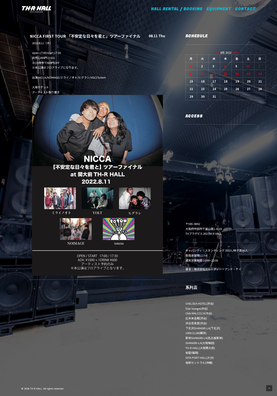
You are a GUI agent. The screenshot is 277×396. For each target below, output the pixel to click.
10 (214, 74)
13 (248, 74)
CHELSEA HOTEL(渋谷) (199, 303)
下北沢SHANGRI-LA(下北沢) (202, 328)
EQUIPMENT (218, 9)
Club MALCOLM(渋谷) (198, 313)
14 (260, 74)
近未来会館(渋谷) (196, 318)
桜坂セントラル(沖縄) (199, 362)
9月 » (236, 52)
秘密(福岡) (191, 353)
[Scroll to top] (269, 388)
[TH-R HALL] (36, 9)
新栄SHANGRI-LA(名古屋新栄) (204, 338)
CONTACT (245, 9)
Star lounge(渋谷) (196, 308)
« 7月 (216, 52)
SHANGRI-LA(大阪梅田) (199, 343)
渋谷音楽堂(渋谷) (196, 323)
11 (225, 74)
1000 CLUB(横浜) (195, 333)
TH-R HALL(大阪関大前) (200, 348)
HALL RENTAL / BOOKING (178, 9)
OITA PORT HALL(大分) (199, 358)
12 (237, 74)
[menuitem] (180, 9)
